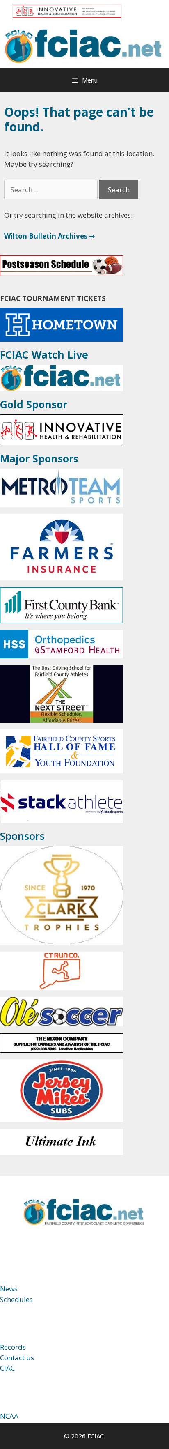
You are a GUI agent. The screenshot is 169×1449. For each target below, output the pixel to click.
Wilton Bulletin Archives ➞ (49, 236)
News (9, 1288)
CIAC (7, 1368)
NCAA (9, 1416)
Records (13, 1347)
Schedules (16, 1299)
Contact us (17, 1357)
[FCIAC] (84, 46)
